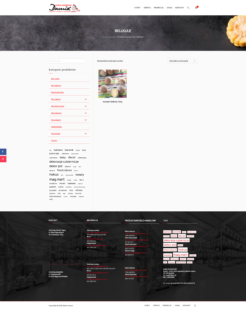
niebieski (71, 183)
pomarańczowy (79, 187)
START (137, 7)
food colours (64, 170)
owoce (80, 184)
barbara (58, 149)
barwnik (69, 149)
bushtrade (54, 153)
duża (74, 167)
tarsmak (78, 193)
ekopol (52, 170)
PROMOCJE (158, 7)
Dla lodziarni (56, 113)
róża (71, 190)
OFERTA (147, 7)
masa (69, 180)
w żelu (66, 196)
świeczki (81, 196)
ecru (80, 167)
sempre (52, 193)
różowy (79, 190)
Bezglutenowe (57, 92)
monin (62, 183)
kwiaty (80, 174)
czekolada (74, 154)
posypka (52, 190)
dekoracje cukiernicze (64, 161)
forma (76, 170)
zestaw (73, 196)
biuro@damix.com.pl (94, 239)
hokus (54, 174)
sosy (64, 193)
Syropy (54, 141)
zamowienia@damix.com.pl (97, 232)
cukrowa (65, 153)
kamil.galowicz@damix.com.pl (136, 246)
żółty (51, 199)
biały (84, 150)
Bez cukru (55, 79)
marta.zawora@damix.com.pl (136, 233)
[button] (188, 7)
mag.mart (57, 179)
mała (75, 180)
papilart (52, 186)
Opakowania (56, 127)
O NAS (169, 7)
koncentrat (69, 175)
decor (72, 157)
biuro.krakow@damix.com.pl (98, 266)
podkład (68, 187)
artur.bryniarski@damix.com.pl (136, 240)
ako (50, 150)
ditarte (68, 166)
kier (62, 175)
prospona (63, 190)
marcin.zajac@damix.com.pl (135, 253)
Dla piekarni (56, 120)
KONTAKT (179, 7)
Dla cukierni (56, 99)
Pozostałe (55, 134)
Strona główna (108, 37)
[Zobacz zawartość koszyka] (196, 7)
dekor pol (55, 166)
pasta (60, 187)
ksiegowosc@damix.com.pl (97, 245)
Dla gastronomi (57, 106)
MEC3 (81, 180)
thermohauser (55, 196)
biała (78, 150)
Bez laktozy (56, 86)
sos (59, 193)
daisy (63, 157)
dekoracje (82, 157)
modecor (53, 183)
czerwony (53, 158)
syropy (70, 193)
